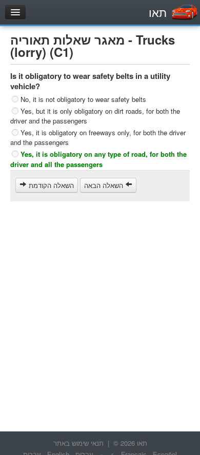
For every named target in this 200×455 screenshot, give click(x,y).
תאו (158, 12)
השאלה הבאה (104, 185)
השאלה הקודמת (50, 185)
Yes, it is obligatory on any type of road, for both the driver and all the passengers (98, 159)
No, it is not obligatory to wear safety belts (83, 99)
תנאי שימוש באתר (78, 443)
